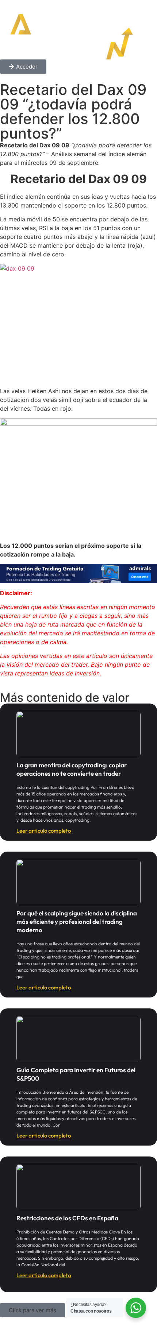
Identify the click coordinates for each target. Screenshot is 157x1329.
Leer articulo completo (43, 830)
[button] (32, 1310)
